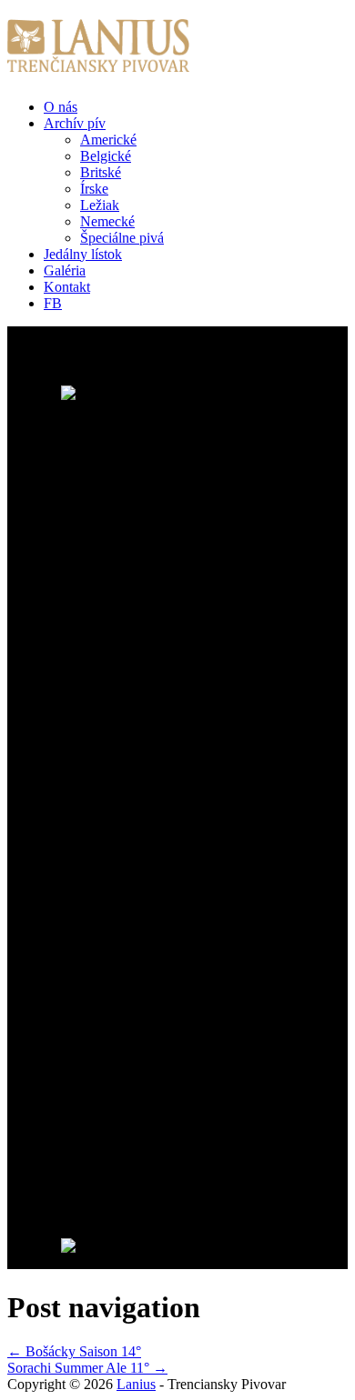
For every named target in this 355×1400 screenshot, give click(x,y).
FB (53, 303)
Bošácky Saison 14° (74, 1351)
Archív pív (75, 123)
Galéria (65, 270)
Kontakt (67, 287)
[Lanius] (98, 61)
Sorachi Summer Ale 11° (87, 1367)
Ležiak (99, 205)
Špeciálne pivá (122, 237)
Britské (100, 172)
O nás (60, 107)
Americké (108, 139)
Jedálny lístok (83, 254)
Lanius (136, 1384)
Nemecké (107, 221)
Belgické (105, 156)
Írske (94, 188)
